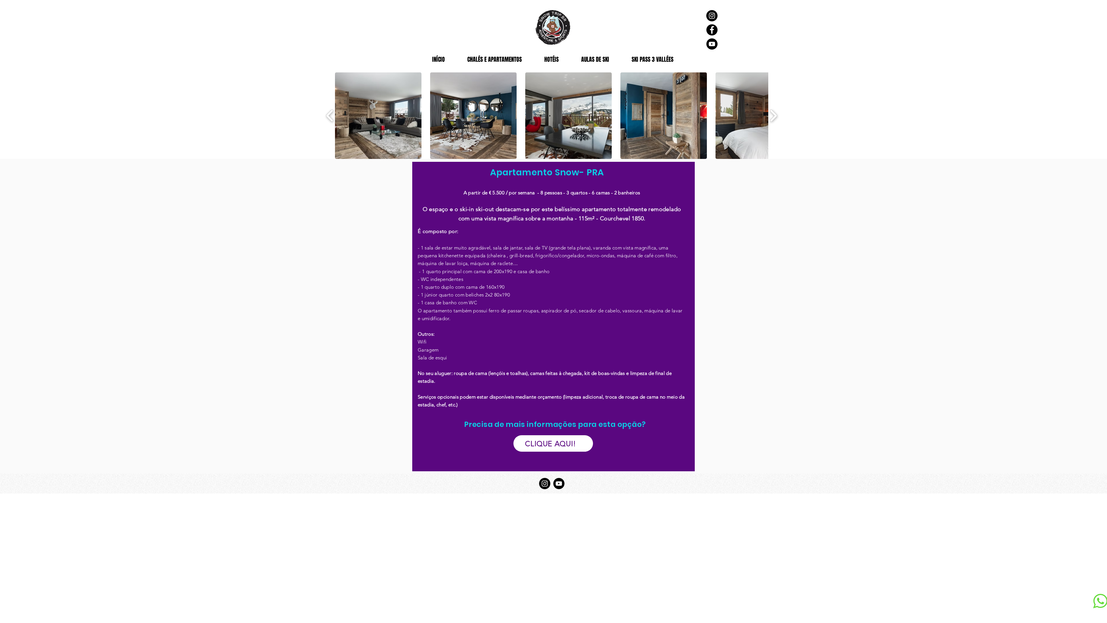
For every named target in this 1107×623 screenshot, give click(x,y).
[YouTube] (712, 44)
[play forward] (773, 116)
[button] (378, 115)
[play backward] (329, 116)
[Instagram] (712, 15)
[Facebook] (712, 29)
